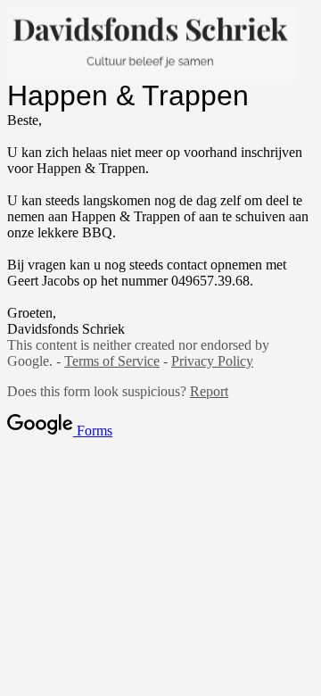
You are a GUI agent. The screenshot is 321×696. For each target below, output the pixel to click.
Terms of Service (112, 361)
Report (209, 391)
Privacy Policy (212, 361)
